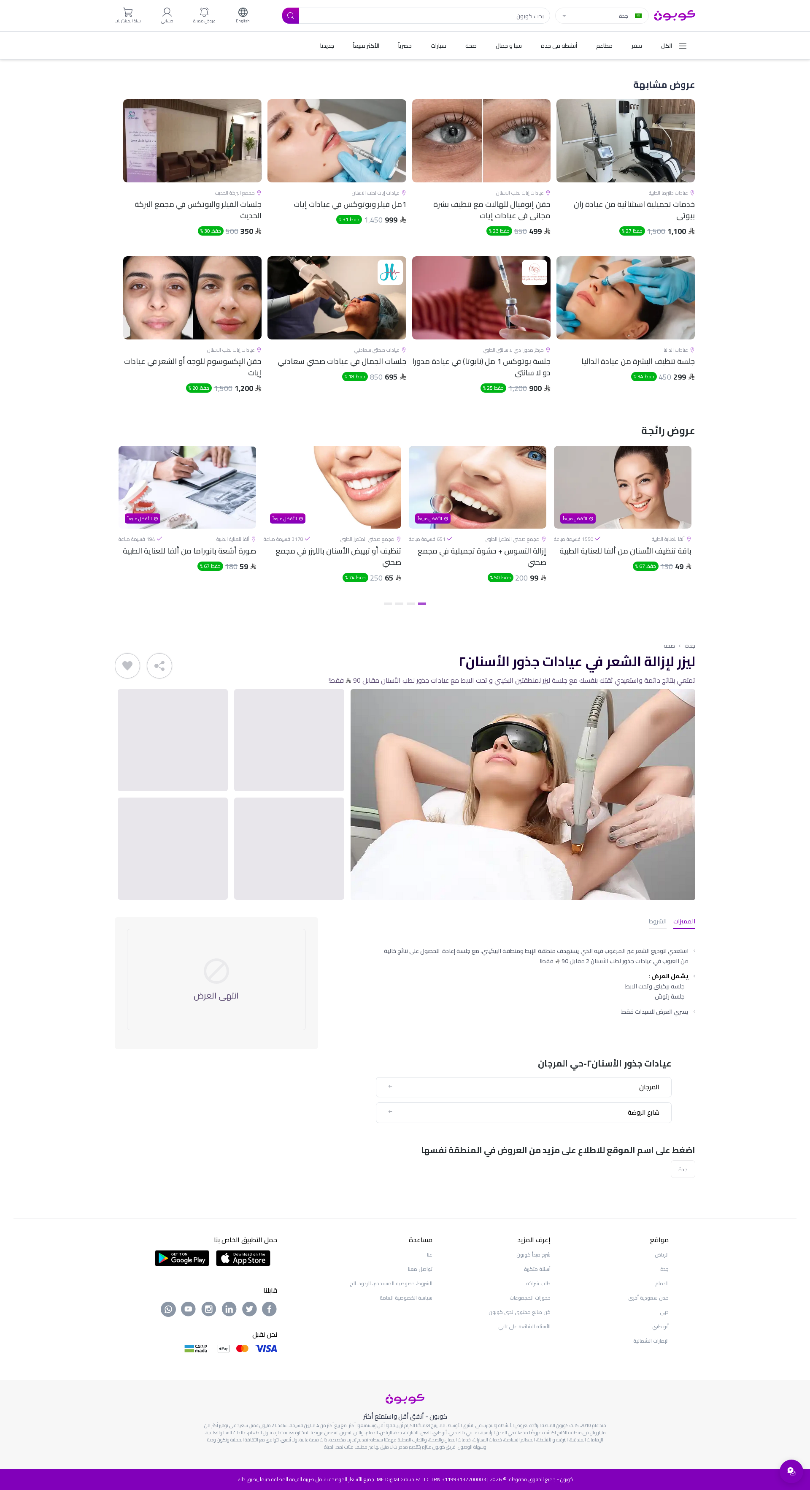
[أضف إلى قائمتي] (127, 666)
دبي (664, 1312)
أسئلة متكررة (537, 1269)
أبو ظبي (660, 1326)
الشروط (658, 922)
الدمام (662, 1283)
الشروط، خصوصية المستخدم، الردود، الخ (391, 1283)
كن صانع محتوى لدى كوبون (520, 1312)
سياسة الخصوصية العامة (406, 1298)
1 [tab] (422, 604)
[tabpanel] (622, 521)
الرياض (662, 1254)
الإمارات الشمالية (651, 1341)
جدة (690, 645)
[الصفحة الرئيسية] (674, 14)
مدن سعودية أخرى (648, 1298)
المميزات (684, 922)
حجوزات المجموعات (530, 1298)
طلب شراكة (538, 1283)
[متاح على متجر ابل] (243, 1257)
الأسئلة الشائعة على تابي (524, 1326)
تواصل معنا (420, 1269)
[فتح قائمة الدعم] (791, 1471)
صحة (669, 645)
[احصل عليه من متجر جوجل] (182, 1257)
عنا (429, 1254)
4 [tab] (388, 604)
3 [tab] (399, 604)
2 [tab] (411, 604)
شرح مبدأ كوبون (533, 1254)
